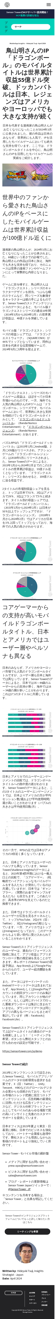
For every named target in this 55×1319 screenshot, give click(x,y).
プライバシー (46, 1295)
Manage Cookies (27, 1312)
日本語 (13, 1293)
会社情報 (32, 1293)
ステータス (33, 1303)
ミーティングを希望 (27, 1231)
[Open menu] (49, 5)
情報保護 (44, 1305)
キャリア (32, 1296)
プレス (44, 1298)
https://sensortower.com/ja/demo (22, 1051)
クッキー (44, 1302)
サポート (32, 1300)
